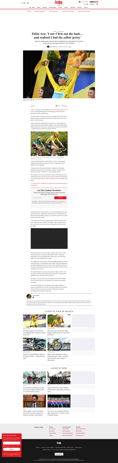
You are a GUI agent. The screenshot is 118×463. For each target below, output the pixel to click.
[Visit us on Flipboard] (97, 2)
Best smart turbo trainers (67, 433)
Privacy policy (70, 447)
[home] (30, 7)
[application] (49, 238)
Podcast (79, 7)
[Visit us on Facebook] (94, 2)
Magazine (72, 7)
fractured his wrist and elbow (48, 265)
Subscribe (92, 4)
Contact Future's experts (47, 447)
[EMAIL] (34, 297)
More (85, 7)
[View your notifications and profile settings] (28, 3)
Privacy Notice (34, 202)
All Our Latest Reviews (81, 428)
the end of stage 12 (56, 109)
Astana (45, 116)
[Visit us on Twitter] (92, 2)
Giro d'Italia (46, 178)
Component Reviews (80, 433)
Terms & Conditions (10, 454)
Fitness (60, 7)
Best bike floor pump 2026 (40, 11)
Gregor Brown (54, 46)
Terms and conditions (60, 447)
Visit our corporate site (75, 459)
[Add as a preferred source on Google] (59, 454)
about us (38, 447)
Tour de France (61, 31)
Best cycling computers (67, 435)
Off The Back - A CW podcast (67, 11)
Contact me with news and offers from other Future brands (11, 446)
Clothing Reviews (80, 435)
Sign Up (12, 449)
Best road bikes (65, 428)
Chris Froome (63, 118)
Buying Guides (52, 7)
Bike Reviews (79, 430)
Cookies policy (78, 447)
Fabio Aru (33, 109)
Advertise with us (47, 449)
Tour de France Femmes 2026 (84, 11)
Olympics (51, 435)
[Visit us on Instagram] (90, 2)
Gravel (66, 7)
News (33, 7)
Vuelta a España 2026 (53, 11)
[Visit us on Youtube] (95, 2)
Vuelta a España (54, 176)
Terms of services (46, 201)
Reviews (45, 7)
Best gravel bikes (66, 430)
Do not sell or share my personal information (63, 449)
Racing (38, 7)
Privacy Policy (16, 453)
